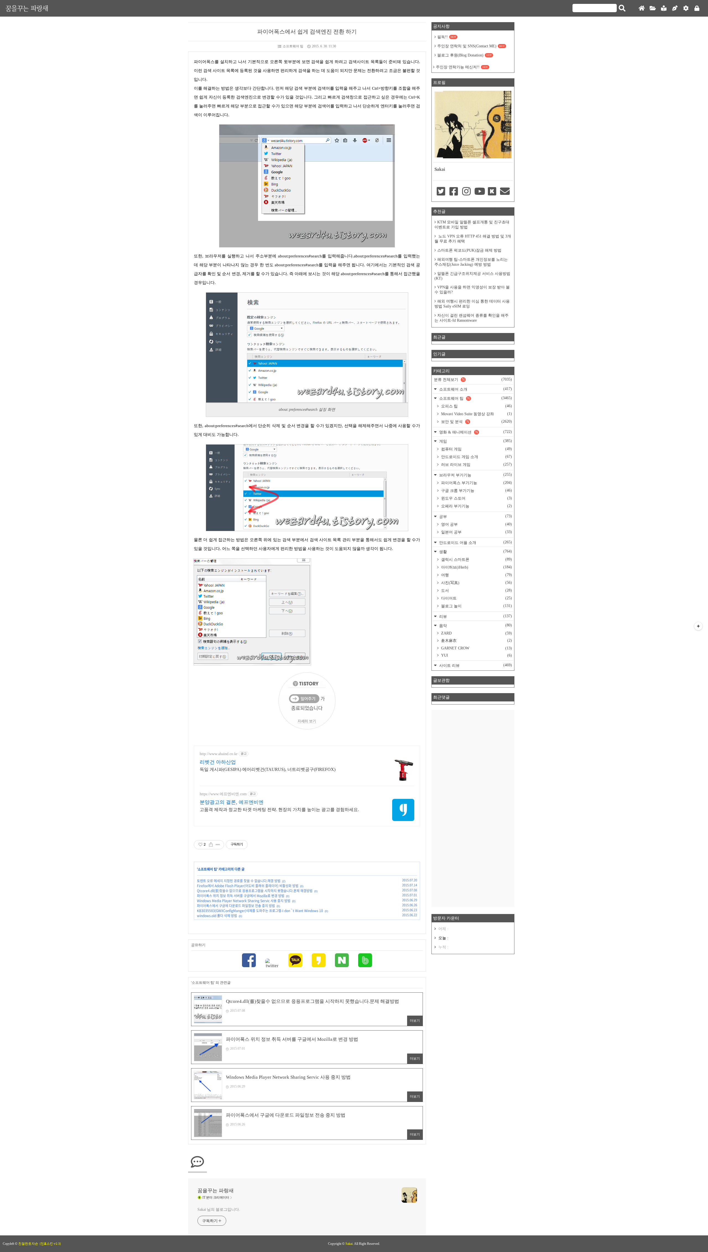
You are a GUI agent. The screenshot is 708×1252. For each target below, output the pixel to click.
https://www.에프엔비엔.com (223, 794)
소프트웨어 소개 (475, 389)
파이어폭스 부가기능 (476, 483)
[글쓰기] (674, 8)
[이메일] (505, 192)
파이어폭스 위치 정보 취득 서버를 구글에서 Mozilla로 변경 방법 (240, 895)
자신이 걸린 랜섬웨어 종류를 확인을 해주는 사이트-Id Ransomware (471, 317)
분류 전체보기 (473, 379)
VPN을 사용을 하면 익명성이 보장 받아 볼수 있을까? (472, 289)
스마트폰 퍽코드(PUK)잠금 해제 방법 (469, 250)
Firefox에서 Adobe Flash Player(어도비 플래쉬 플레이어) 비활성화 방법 (247, 885)
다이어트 (476, 598)
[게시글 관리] (217, 844)
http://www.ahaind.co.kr (219, 754)
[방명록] (663, 8)
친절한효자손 (28, 1244)
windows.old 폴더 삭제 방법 (217, 915)
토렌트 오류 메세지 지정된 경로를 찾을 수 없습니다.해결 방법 (238, 880)
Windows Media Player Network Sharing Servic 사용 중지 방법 (243, 900)
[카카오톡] (295, 961)
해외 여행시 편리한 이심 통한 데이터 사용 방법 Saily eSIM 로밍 (472, 303)
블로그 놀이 (476, 606)
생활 (475, 551)
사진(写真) (476, 582)
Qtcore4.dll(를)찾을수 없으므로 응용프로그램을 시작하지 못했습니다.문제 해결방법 (255, 890)
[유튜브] (479, 192)
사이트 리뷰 (475, 665)
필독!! (446, 37)
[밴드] (365, 961)
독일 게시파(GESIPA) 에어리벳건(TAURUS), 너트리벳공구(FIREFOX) (267, 769)
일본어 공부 (476, 532)
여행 (476, 575)
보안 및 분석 (476, 421)
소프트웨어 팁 (293, 46)
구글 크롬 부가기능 (476, 490)
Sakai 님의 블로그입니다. (218, 1209)
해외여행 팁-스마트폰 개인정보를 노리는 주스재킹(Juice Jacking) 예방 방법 (471, 262)
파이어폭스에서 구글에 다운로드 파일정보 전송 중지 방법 (236, 905)
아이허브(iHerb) (476, 567)
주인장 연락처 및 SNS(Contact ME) (471, 46)
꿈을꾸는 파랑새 (27, 8)
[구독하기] (698, 626)
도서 (476, 590)
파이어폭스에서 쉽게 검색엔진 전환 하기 (307, 32)
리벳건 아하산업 (218, 762)
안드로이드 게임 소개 (476, 457)
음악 (475, 625)
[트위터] (272, 964)
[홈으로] (641, 8)
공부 (475, 516)
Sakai (349, 1244)
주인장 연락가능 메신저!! (462, 67)
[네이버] (342, 961)
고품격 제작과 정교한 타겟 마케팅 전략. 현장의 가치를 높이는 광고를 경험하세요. (279, 809)
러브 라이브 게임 (476, 464)
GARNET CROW (476, 648)
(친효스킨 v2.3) (50, 1243)
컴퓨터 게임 (476, 449)
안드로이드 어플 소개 (475, 542)
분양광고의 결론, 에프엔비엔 (232, 802)
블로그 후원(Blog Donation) (464, 55)
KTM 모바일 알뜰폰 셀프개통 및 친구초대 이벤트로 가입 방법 (471, 224)
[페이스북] (249, 961)
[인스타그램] (466, 192)
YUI (476, 655)
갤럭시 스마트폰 (476, 559)
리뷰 (475, 616)
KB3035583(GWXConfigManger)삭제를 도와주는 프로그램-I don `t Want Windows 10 (260, 910)
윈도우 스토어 (476, 498)
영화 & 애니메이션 (475, 432)
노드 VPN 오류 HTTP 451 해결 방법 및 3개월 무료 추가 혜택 (472, 238)
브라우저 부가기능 (475, 475)
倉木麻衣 (476, 640)
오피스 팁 (476, 406)
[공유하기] (210, 844)
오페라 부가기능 (476, 506)
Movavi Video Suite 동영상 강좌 (476, 414)
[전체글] (652, 8)
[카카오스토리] (319, 961)
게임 (475, 441)
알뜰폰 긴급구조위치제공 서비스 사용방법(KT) (472, 276)
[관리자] (685, 8)
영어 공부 (476, 524)
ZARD (476, 633)
